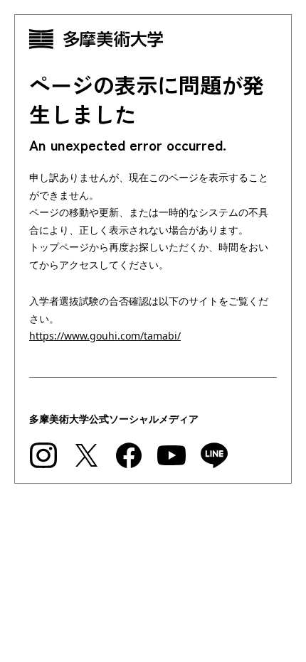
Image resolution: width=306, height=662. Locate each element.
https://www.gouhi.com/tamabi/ (105, 335)
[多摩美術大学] (153, 39)
